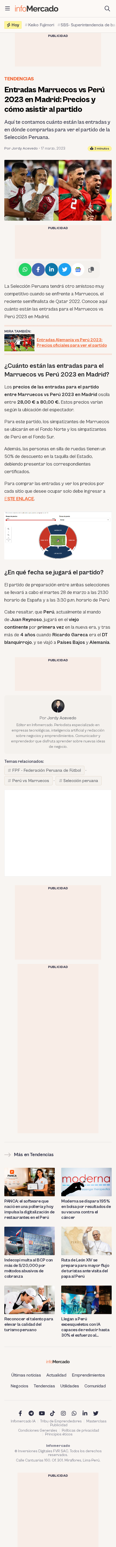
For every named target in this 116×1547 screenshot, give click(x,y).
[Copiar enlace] (91, 269)
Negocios (19, 1386)
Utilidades (69, 1386)
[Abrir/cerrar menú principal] (7, 8)
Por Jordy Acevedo (21, 148)
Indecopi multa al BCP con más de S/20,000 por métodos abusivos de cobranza (28, 1268)
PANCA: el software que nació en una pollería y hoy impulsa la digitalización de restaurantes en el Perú (29, 1209)
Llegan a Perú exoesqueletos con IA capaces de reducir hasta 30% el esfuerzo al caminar (85, 1327)
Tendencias (19, 79)
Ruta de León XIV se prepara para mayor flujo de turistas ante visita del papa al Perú (85, 1268)
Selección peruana (80, 780)
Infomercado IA (23, 1421)
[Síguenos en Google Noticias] (77, 269)
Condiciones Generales (37, 1430)
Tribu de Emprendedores (61, 1421)
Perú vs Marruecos (30, 780)
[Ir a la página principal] (36, 8)
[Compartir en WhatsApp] (25, 269)
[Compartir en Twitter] (64, 269)
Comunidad (95, 1386)
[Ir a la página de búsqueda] (107, 8)
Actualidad (56, 1375)
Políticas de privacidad (80, 1430)
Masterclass (96, 1421)
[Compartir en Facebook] (38, 269)
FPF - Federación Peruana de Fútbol (46, 770)
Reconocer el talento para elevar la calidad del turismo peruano (28, 1324)
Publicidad (58, 1425)
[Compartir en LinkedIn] (51, 269)
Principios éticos (59, 1434)
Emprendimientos (88, 1375)
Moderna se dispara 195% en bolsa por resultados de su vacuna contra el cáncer (86, 1209)
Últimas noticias (26, 1375)
